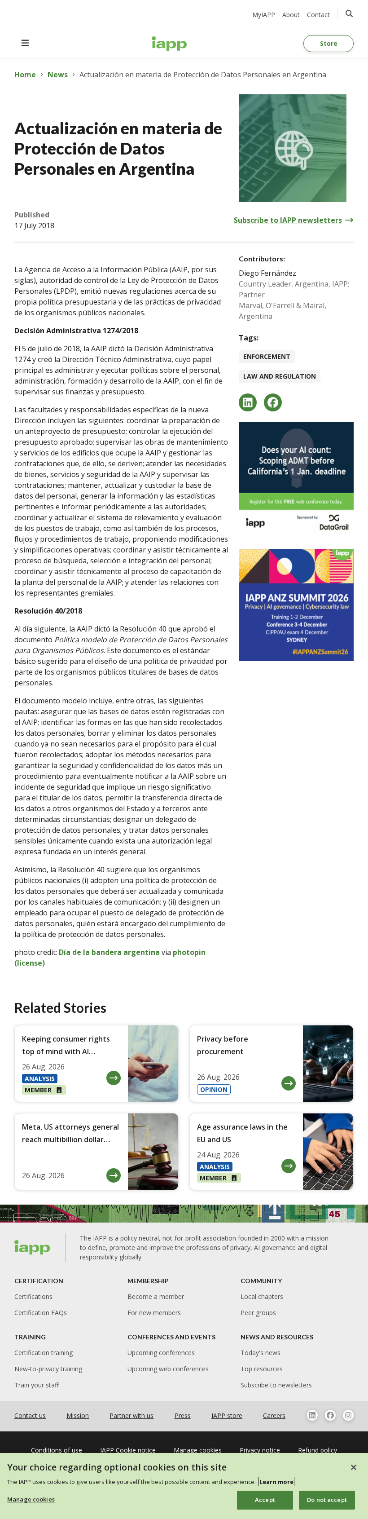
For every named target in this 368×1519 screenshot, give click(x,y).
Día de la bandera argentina (109, 952)
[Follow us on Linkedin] (312, 1415)
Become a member (155, 1296)
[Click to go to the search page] (349, 13)
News (58, 74)
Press (183, 1415)
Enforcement (266, 356)
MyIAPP (263, 14)
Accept (265, 1500)
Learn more (276, 1482)
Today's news (260, 1352)
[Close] (354, 1467)
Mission (77, 1415)
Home (25, 74)
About (291, 14)
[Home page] (32, 1247)
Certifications (33, 1296)
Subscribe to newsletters (276, 1385)
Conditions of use (56, 1450)
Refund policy (317, 1450)
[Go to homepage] (169, 43)
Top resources (262, 1368)
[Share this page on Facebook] (273, 402)
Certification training (43, 1352)
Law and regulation (279, 376)
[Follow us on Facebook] (330, 1415)
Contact (318, 14)
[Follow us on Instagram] (348, 1415)
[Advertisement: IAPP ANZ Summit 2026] (296, 605)
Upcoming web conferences (168, 1368)
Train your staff (36, 1385)
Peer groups (258, 1312)
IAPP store (226, 1415)
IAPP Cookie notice (128, 1450)
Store (328, 43)
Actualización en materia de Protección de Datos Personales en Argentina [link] (202, 74)
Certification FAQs (40, 1312)
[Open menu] (25, 44)
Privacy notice (260, 1450)
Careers (274, 1415)
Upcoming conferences (161, 1352)
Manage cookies (31, 1499)
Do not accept (327, 1500)
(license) (29, 963)
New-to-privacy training (48, 1368)
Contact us (30, 1415)
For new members (154, 1312)
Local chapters (262, 1296)
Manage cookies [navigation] (198, 1450)
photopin (189, 952)
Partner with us (131, 1415)
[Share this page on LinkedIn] (248, 402)
